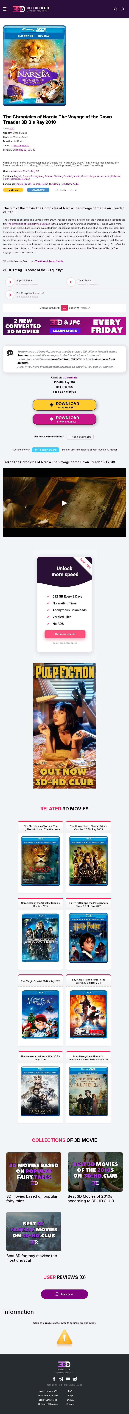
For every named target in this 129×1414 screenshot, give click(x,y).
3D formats (70, 377)
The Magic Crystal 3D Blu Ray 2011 (40, 981)
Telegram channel (47, 449)
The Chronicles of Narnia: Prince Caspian (28, 223)
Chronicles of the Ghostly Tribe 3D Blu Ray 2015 (40, 904)
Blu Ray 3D (20, 149)
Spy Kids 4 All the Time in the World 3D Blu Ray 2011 (88, 981)
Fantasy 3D (33, 171)
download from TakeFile (66, 359)
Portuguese (37, 176)
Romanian (16, 179)
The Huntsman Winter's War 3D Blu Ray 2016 (41, 1058)
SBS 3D (31, 149)
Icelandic (105, 176)
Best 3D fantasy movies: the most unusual (31, 1258)
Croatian (68, 176)
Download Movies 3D (38, 9)
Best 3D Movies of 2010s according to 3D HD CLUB (91, 1198)
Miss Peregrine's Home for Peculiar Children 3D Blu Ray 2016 (88, 1058)
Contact (70, 1404)
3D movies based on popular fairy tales (32, 1198)
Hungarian (94, 176)
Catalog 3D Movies (48, 1404)
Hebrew (115, 176)
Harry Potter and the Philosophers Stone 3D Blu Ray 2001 (88, 904)
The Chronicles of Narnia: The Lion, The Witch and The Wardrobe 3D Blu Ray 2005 (40, 828)
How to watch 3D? (48, 1391)
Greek (84, 176)
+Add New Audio (70, 184)
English (17, 176)
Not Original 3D (21, 145)
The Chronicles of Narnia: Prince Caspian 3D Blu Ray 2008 (88, 828)
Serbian (26, 179)
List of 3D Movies (48, 1399)
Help (70, 1395)
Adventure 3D (18, 171)
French (26, 176)
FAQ (70, 1391)
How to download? (48, 1395)
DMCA (70, 1399)
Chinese (58, 176)
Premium (23, 355)
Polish (6, 179)
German (49, 176)
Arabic (76, 176)
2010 (11, 128)
